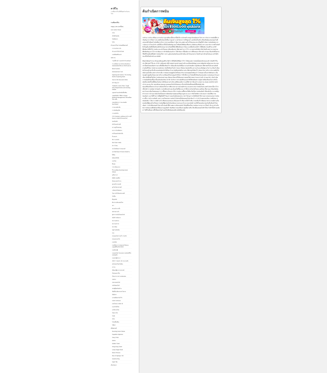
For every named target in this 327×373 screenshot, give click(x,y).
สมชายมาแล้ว (115, 211)
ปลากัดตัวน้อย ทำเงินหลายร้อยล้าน (121, 152)
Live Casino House (116, 30)
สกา (113, 205)
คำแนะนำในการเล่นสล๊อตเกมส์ (119, 45)
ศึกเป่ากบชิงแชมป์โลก (117, 202)
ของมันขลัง (115, 121)
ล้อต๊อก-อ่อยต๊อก (116, 178)
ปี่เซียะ (113, 155)
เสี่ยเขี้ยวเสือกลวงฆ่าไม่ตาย (119, 291)
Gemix (114, 340)
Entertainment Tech (117, 72)
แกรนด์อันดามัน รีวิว (117, 297)
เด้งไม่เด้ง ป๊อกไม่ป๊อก (117, 264)
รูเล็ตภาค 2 (115, 175)
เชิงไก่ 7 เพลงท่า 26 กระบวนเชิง (120, 261)
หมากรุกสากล (115, 223)
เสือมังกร (114, 294)
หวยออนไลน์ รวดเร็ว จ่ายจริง (119, 236)
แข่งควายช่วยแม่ (116, 300)
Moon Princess (116, 352)
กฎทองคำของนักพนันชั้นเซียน (119, 92)
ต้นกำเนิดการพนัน (116, 142)
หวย (113, 233)
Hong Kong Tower (117, 346)
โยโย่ (113, 319)
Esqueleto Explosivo (117, 334)
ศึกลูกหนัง (114, 199)
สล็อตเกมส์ (114, 328)
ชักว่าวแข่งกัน (115, 139)
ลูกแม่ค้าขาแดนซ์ (116, 184)
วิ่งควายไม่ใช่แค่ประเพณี (118, 193)
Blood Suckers (116, 68)
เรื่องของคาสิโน (116, 273)
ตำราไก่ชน (115, 145)
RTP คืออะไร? (115, 82)
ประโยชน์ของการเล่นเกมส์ (118, 148)
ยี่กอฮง (113, 164)
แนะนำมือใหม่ (115, 306)
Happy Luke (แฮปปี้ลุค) (117, 26)
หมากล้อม (114, 227)
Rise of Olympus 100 (117, 355)
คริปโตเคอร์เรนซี (116, 124)
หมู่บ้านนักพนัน (116, 230)
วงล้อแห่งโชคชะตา (117, 190)
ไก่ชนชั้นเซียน (115, 322)
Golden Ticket (116, 343)
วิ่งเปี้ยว (114, 196)
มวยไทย (114, 161)
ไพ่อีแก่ (114, 325)
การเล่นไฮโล (115, 113)
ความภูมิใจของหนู (116, 127)
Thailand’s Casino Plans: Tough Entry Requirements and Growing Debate (121, 87)
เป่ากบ (113, 267)
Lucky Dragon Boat (117, 349)
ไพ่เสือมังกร (115, 39)
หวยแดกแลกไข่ (116, 239)
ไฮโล (113, 42)
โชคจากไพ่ (115, 313)
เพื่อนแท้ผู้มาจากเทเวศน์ (118, 270)
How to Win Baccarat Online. (120, 80)
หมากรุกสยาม (115, 220)
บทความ (113, 57)
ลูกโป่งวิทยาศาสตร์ (117, 187)
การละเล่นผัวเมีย (116, 107)
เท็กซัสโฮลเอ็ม (115, 36)
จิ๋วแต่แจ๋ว (114, 136)
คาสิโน (114, 8)
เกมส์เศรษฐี (115, 250)
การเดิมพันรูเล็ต (116, 110)
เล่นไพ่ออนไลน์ (115, 285)
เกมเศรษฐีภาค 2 (116, 258)
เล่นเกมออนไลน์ (116, 282)
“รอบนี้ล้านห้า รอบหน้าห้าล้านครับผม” (121, 61)
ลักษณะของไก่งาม (116, 181)
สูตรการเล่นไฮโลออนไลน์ (118, 214)
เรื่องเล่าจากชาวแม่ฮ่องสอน (119, 276)
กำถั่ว (113, 33)
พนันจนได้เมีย (115, 158)
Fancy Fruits (115, 337)
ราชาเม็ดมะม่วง (116, 167)
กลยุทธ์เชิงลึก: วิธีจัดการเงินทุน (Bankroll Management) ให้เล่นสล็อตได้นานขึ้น (121, 97)
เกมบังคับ (114, 242)
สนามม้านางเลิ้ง (116, 208)
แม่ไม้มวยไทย (115, 310)
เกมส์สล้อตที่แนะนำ (117, 54)
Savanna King (115, 359)
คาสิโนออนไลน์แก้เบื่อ (117, 133)
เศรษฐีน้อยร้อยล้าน (117, 288)
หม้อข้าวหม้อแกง (116, 217)
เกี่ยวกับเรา (114, 365)
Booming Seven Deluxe (118, 331)
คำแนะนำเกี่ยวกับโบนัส (118, 51)
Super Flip (114, 362)
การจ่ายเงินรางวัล (116, 48)
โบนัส (113, 316)
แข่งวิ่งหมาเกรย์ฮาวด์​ (117, 303)
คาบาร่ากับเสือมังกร (117, 130)
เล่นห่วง (114, 279)
